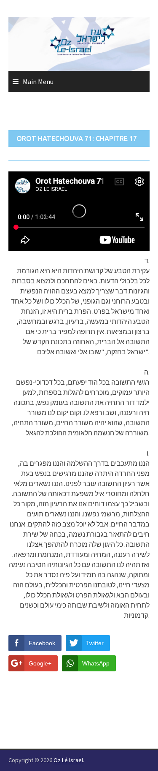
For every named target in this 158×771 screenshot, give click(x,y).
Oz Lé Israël (68, 760)
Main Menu (38, 81)
